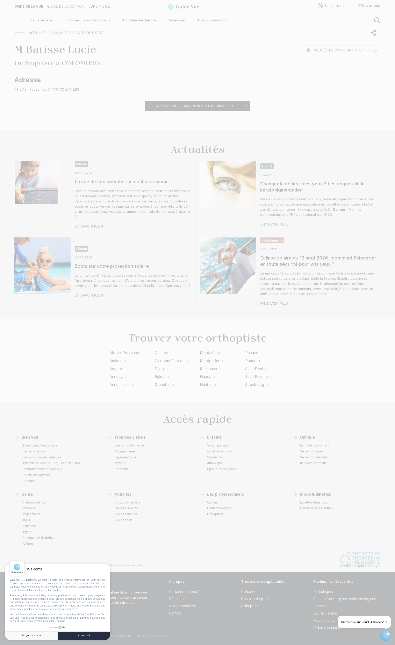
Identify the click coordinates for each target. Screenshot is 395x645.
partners (31, 579)
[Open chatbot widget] (385, 635)
